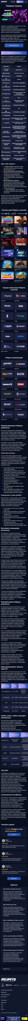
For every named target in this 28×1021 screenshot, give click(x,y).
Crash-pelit (15, 214)
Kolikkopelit (22, 213)
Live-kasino (8, 214)
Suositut (3, 213)
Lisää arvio (14, 834)
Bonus (2, 1009)
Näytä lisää (14, 878)
